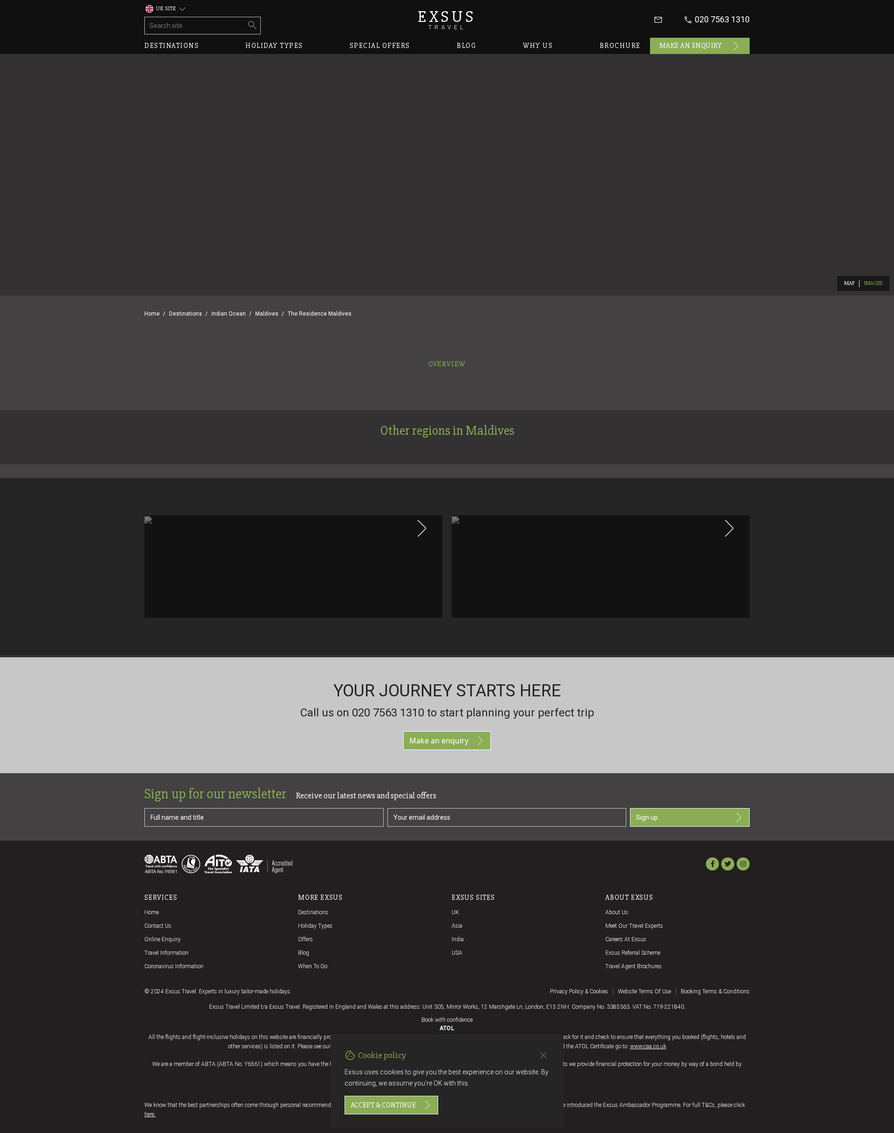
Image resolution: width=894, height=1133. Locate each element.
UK (455, 912)
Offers (305, 939)
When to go (312, 966)
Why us (538, 45)
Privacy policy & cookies (579, 991)
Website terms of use (644, 991)
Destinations (171, 45)
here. (150, 1114)
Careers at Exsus (625, 939)
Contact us (157, 926)
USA (457, 953)
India (458, 939)
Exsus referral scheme (632, 953)
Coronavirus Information (173, 966)
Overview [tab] (447, 364)
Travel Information (166, 953)
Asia (457, 926)
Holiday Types (315, 926)
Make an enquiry (690, 45)
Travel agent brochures (633, 966)
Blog (466, 45)
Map (849, 283)
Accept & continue (383, 1105)
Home (152, 313)
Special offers (380, 45)
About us (616, 912)
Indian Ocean (228, 313)
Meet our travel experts (634, 926)
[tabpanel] (447, 514)
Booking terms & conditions (715, 991)
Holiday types (274, 45)
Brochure (620, 45)
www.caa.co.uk (648, 1046)
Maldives (266, 313)
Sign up (647, 817)
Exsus (447, 20)
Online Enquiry (162, 939)
